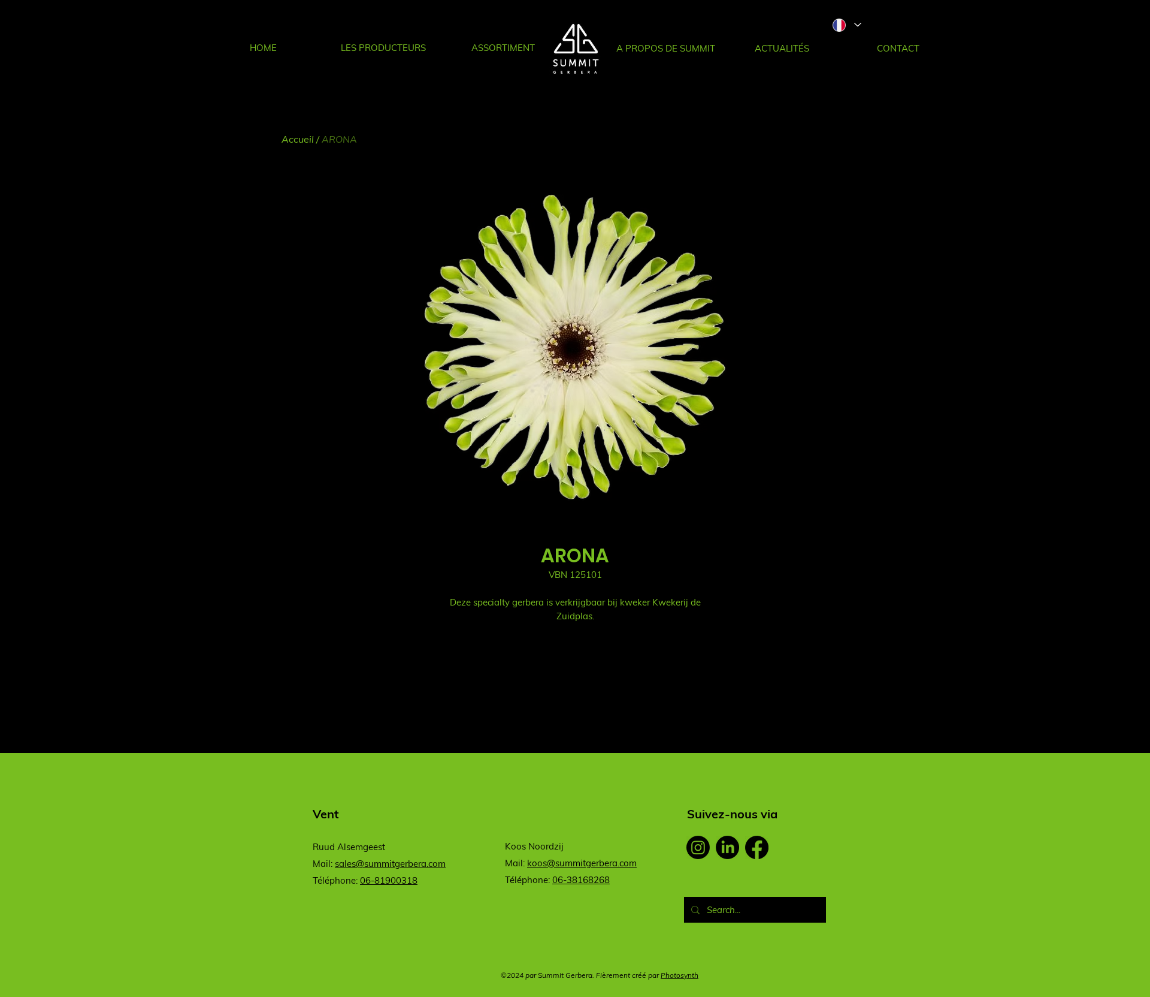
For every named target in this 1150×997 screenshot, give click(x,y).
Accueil (298, 139)
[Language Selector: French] (846, 25)
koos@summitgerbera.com (582, 863)
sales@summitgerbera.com (390, 863)
